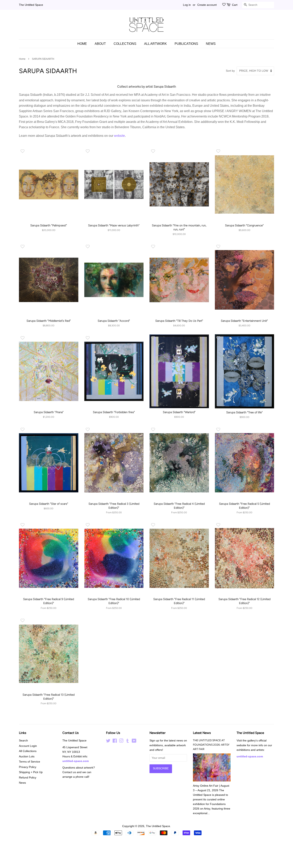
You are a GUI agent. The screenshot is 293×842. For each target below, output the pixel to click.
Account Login (28, 745)
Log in (187, 4)
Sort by (230, 70)
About (100, 43)
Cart (234, 4)
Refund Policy (27, 777)
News (211, 43)
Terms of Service (29, 761)
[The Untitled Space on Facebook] (114, 741)
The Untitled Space (31, 4)
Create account (207, 4)
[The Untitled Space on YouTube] (134, 741)
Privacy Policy (27, 767)
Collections (125, 43)
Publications (186, 43)
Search (23, 740)
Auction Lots (26, 756)
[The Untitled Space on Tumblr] (127, 741)
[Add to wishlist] (22, 151)
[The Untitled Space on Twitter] (108, 741)
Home (82, 43)
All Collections (27, 751)
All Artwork (155, 43)
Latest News (202, 733)
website (119, 135)
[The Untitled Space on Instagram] (121, 741)
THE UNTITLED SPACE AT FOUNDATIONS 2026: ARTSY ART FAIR (211, 745)
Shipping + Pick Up (31, 772)
